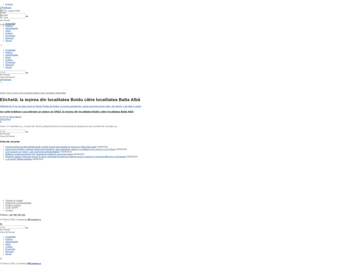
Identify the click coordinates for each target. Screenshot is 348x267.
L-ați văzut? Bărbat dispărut (18, 159)
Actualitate (10, 23)
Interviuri (9, 38)
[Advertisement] (20, 180)
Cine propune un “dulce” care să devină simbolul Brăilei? (32, 152)
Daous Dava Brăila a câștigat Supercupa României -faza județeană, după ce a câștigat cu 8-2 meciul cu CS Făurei (60, 149)
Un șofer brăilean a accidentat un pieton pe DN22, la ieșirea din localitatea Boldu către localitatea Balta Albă (66, 111)
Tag (8, 93)
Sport (8, 31)
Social (8, 40)
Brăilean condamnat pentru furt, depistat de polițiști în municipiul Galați (39, 154)
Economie (10, 36)
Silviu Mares (15, 117)
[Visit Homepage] (5, 8)
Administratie (11, 28)
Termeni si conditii (14, 200)
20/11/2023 (5, 119)
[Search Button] (27, 16)
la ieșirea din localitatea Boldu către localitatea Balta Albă (38, 93)
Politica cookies (13, 205)
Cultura (9, 33)
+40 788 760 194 (16, 215)
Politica (9, 26)
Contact (9, 4)
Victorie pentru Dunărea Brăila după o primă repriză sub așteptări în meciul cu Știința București (50, 147)
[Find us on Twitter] (1, 224)
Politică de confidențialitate (18, 203)
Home (3, 93)
